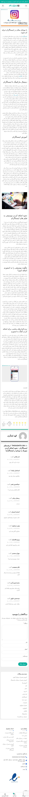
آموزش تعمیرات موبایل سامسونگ (19, 680)
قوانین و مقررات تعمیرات (23, 746)
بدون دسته (24, 699)
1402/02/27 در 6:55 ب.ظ (13, 473)
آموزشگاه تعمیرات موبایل (9, 733)
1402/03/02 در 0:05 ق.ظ (13, 528)
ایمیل (26, 649)
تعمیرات (25, 702)
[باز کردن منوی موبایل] (26, 5)
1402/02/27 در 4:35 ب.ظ (13, 459)
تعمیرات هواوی (23, 705)
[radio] (14, 423)
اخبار (26, 688)
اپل (26, 685)
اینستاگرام (24, 36)
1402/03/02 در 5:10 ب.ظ (13, 542)
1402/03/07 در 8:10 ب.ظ (13, 601)
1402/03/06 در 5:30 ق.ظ (13, 585)
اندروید (25, 691)
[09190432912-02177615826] (26, 757)
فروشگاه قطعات (23, 732)
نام (26, 642)
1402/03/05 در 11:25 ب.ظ (13, 569)
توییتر (24, 769)
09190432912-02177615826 (18, 757)
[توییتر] (26, 769)
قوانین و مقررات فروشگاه (10, 749)
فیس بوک (15, 95)
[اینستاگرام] (26, 766)
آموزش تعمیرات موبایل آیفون (20, 677)
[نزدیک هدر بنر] (2, 1)
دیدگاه (25, 623)
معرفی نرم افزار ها (22, 716)
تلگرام (20, 76)
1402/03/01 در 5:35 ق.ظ (13, 514)
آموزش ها (24, 683)
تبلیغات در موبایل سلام (21, 738)
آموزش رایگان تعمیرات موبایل (21, 742)
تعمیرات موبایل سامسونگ (10, 740)
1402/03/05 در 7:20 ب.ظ (13, 556)
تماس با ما (24, 735)
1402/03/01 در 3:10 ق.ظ (13, 500)
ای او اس (24, 694)
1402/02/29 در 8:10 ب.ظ (13, 487)
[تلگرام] (26, 764)
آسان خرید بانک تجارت (8, 737)
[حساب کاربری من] (2, 5)
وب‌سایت (25, 656)
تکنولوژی (25, 708)
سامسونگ (24, 714)
